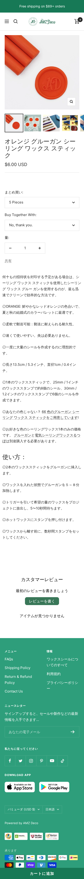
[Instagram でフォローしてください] (31, 761)
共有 (8, 261)
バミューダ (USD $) (21, 809)
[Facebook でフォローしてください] (10, 761)
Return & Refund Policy (18, 679)
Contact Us (14, 691)
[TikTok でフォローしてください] (62, 761)
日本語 (50, 809)
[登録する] (73, 731)
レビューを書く (42, 601)
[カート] (76, 21)
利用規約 (54, 674)
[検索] (16, 21)
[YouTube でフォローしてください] (52, 761)
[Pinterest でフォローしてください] (41, 761)
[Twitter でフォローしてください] (20, 761)
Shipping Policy (17, 668)
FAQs (9, 659)
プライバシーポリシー (62, 685)
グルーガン (22, 435)
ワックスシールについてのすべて (62, 662)
